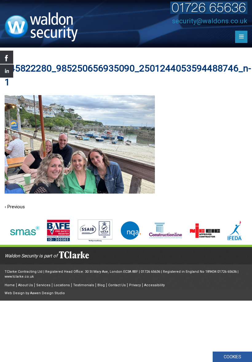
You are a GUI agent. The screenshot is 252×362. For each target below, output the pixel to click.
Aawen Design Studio (47, 293)
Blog (101, 285)
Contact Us (117, 285)
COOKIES (232, 356)
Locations (62, 285)
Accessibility (154, 285)
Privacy (135, 285)
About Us (25, 285)
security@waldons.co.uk (209, 21)
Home (10, 285)
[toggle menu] (241, 37)
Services (43, 285)
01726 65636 (150, 272)
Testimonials (83, 285)
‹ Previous (15, 207)
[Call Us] (208, 12)
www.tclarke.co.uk (19, 277)
